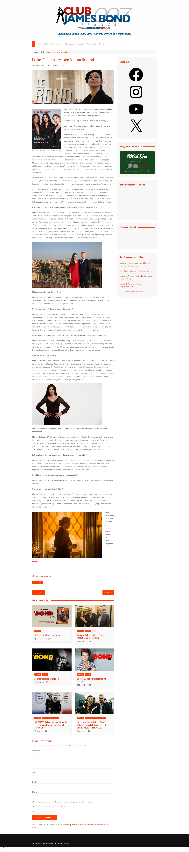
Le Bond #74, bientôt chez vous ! (47, 635)
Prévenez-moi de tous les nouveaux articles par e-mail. (51, 812)
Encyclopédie (80, 44)
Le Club (46, 44)
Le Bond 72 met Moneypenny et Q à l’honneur (91, 680)
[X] (136, 134)
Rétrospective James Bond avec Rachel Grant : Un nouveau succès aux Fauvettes (135, 264)
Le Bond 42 (38, 583)
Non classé (102, 718)
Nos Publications (55, 44)
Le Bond (61, 65)
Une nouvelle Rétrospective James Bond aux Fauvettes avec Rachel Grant (137, 277)
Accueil (39, 44)
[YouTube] (136, 117)
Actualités (38, 674)
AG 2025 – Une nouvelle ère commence (132, 292)
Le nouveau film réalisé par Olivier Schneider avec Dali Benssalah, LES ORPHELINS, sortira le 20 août (91, 725)
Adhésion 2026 (91, 44)
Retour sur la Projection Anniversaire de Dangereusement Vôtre (132, 285)
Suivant (107, 592)
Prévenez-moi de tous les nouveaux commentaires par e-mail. (53, 807)
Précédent (40, 592)
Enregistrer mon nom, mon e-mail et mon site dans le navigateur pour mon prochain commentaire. (64, 802)
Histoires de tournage (91, 718)
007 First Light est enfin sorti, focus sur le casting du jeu (137, 271)
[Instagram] (136, 99)
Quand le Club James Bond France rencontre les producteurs (91, 636)
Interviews (55, 65)
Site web (35, 792)
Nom (34, 772)
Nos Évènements (69, 44)
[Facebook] (136, 82)
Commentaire (37, 751)
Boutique (102, 44)
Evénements (46, 718)
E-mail (34, 782)
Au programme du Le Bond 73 (46, 678)
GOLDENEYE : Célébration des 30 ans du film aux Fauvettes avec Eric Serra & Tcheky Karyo (50, 725)
